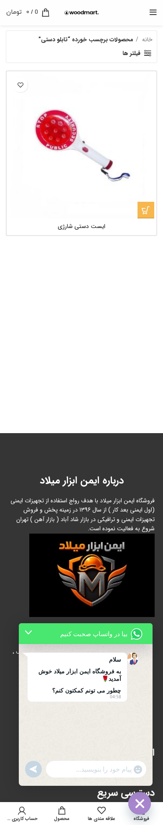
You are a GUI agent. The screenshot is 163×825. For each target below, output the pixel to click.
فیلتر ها (131, 53)
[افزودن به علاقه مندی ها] (20, 85)
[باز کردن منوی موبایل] (153, 12)
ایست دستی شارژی (81, 226)
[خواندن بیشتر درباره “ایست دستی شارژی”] (146, 210)
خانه (146, 39)
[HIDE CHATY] (139, 803)
